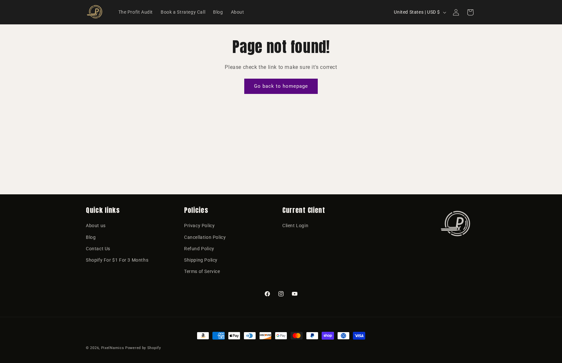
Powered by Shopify (143, 348)
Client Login (295, 225)
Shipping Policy (201, 260)
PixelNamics (112, 348)
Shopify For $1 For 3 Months (117, 260)
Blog (91, 237)
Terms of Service (202, 271)
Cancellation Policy (205, 237)
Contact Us (98, 248)
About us (96, 225)
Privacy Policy (199, 225)
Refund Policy (199, 248)
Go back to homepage (281, 86)
